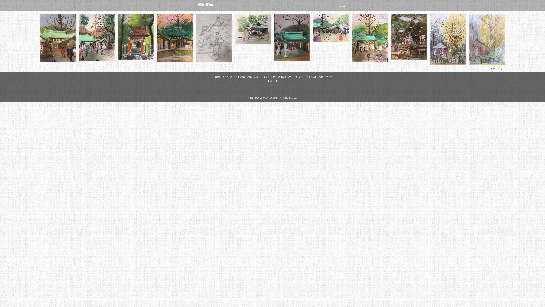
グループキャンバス (296, 77)
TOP (276, 81)
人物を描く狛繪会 (278, 77)
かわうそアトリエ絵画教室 (234, 77)
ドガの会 (217, 77)
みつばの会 (311, 77)
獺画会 (249, 77)
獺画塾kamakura (325, 77)
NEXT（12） (495, 69)
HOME (342, 7)
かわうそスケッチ (261, 77)
